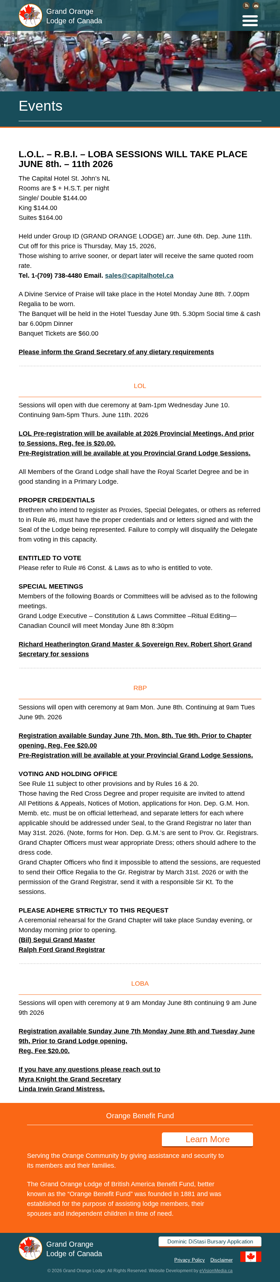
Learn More (208, 1139)
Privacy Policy (189, 1259)
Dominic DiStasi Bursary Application (210, 1241)
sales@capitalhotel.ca (139, 275)
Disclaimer (221, 1259)
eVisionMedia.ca (216, 1270)
